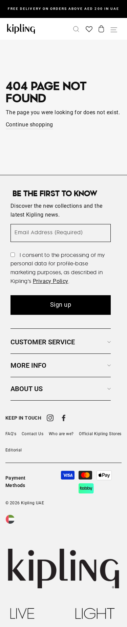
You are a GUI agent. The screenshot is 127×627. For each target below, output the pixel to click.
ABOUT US (26, 389)
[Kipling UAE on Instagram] (50, 418)
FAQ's (10, 433)
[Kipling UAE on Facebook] (63, 418)
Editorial (13, 450)
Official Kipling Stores (100, 433)
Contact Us (32, 433)
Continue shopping (29, 124)
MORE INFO (28, 365)
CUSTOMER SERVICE (42, 342)
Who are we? (61, 433)
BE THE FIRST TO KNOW (55, 194)
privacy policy (50, 281)
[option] (63, 9)
